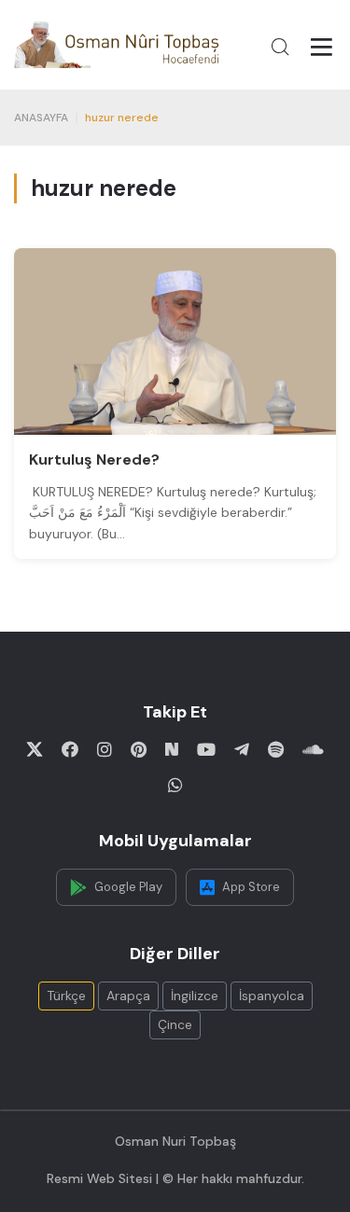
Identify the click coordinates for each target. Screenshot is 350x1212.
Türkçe (66, 995)
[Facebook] (70, 749)
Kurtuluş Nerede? (94, 459)
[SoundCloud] (313, 749)
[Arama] (280, 47)
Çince (175, 1024)
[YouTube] (206, 749)
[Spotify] (276, 749)
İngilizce (194, 995)
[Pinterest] (139, 749)
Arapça (128, 995)
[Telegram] (241, 749)
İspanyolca (271, 995)
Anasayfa (41, 117)
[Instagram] (104, 749)
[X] (34, 749)
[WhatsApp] (175, 784)
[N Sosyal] (171, 749)
